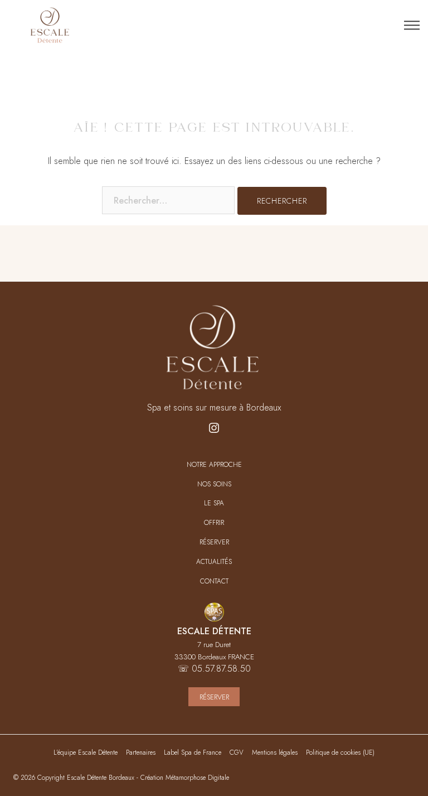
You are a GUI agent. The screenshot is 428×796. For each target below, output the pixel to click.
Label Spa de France (192, 752)
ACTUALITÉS (214, 562)
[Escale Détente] (50, 25)
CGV (237, 752)
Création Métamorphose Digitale (184, 778)
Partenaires (140, 752)
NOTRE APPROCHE (214, 465)
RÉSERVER (214, 542)
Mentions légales (275, 752)
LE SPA (214, 503)
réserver (214, 697)
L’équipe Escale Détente (86, 752)
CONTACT (214, 581)
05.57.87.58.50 (221, 668)
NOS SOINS (214, 484)
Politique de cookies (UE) (340, 752)
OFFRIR (214, 523)
